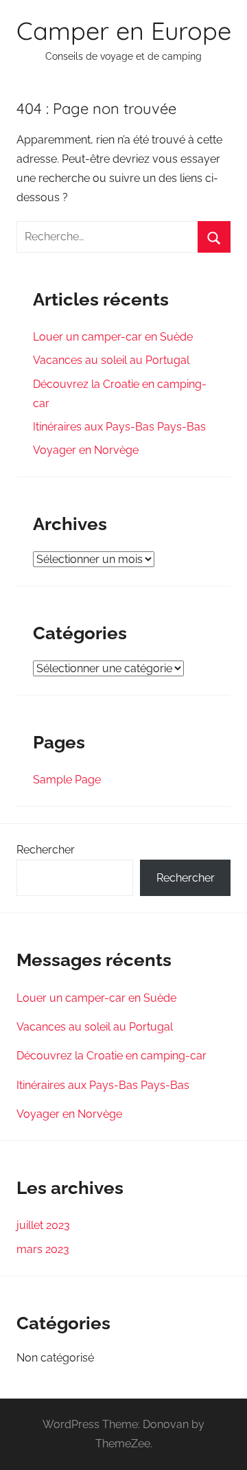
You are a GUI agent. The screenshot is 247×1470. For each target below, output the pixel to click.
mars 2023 (42, 1249)
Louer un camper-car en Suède (113, 336)
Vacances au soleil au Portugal (111, 360)
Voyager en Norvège (86, 450)
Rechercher (45, 849)
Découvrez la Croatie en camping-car (111, 1055)
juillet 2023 (43, 1225)
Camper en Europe (123, 30)
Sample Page (67, 779)
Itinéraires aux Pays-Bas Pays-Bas (119, 426)
